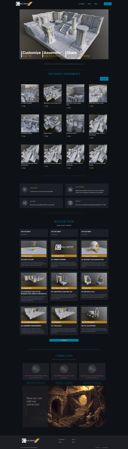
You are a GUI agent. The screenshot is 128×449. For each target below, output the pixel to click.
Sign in (107, 3)
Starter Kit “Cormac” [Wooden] (53, 163)
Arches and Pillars (71, 133)
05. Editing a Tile (87, 292)
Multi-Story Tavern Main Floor (52, 103)
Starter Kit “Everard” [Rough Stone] (97, 164)
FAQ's (73, 442)
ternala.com (35, 447)
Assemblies (82, 3)
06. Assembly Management (31, 326)
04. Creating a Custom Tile (61, 292)
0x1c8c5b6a (26, 231)
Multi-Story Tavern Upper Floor (73, 104)
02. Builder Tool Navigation (92, 259)
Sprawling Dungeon (26, 133)
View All (104, 78)
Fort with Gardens (26, 103)
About (89, 3)
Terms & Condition (104, 447)
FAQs (95, 3)
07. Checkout (56, 326)
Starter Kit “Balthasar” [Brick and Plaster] (29, 164)
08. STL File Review (88, 326)
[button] (64, 340)
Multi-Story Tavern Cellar (96, 103)
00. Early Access (27, 259)
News (60, 442)
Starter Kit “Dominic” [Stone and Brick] (74, 164)
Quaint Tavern (48, 133)
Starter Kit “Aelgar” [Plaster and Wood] (97, 134)
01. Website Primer (58, 259)
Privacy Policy (97, 447)
